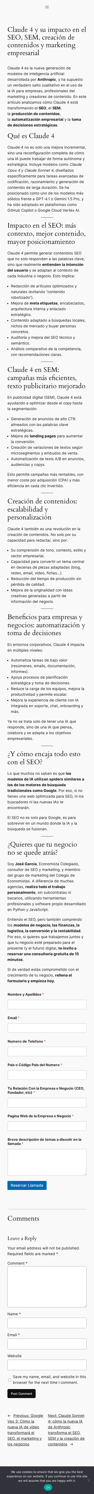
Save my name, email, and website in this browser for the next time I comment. (49, 1380)
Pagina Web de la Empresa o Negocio (41, 1116)
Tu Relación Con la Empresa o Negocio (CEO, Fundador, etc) (46, 1090)
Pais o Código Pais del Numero (35, 1065)
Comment (17, 1263)
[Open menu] (47, 7)
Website (14, 1356)
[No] (88, 1480)
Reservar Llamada (27, 1185)
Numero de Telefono (27, 1041)
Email (13, 1018)
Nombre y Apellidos (26, 994)
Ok (48, 1487)
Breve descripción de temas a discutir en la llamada (44, 1141)
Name (14, 1314)
